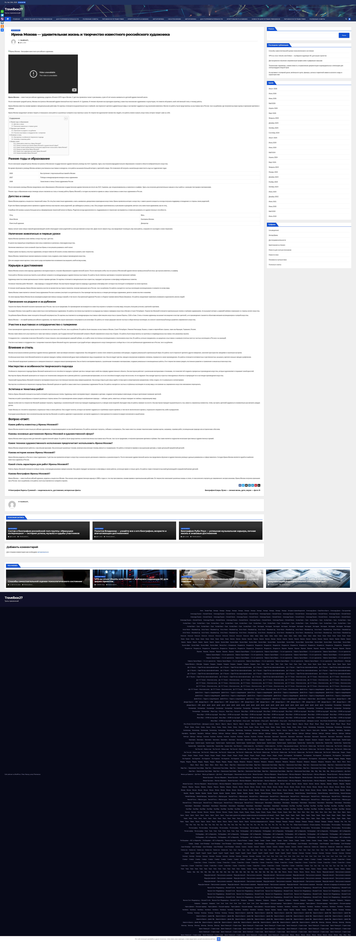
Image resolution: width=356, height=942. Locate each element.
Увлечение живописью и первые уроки (25, 126)
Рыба (206, 831)
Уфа (194, 872)
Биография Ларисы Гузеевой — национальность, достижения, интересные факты (45, 490)
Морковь (323, 783)
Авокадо (215, 610)
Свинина (237, 846)
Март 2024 (272, 162)
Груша (309, 664)
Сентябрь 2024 (274, 133)
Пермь (277, 818)
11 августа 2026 (15, 584)
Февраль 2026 (274, 118)
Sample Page (208, 610)
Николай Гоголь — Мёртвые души (217, 796)
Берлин (331, 639)
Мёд (312, 771)
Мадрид (330, 758)
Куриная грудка (336, 739)
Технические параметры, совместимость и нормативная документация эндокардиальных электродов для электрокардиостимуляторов (300, 581)
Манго (334, 761)
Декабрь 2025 (273, 123)
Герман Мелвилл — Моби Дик (342, 661)
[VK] (2, 22)
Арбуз (252, 636)
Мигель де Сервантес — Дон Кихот (341, 771)
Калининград (312, 727)
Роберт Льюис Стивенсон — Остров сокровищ (307, 824)
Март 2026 (272, 113)
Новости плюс (274, 255)
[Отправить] (2, 30)
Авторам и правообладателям (296, 610)
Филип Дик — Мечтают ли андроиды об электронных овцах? (333, 884)
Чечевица (341, 909)
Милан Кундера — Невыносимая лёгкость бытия (237, 774)
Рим (342, 821)
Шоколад (321, 922)
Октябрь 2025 (273, 128)
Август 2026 (273, 88)
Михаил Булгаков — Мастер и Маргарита (264, 774)
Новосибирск (268, 802)
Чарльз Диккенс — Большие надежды (271, 903)
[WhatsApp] (2, 11)
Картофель (324, 730)
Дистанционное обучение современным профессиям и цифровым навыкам (295, 60)
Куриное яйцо (301, 743)
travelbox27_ (24, 40)
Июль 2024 (272, 142)
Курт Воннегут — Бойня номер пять (244, 746)
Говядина (206, 664)
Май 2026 (272, 103)
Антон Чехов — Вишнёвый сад (191, 629)
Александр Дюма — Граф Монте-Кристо (317, 610)
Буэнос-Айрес (225, 642)
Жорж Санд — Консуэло (218, 711)
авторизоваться (43, 552)
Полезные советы (90, 19)
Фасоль (284, 872)
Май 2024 (272, 152)
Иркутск (218, 724)
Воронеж (284, 648)
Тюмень (243, 868)
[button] (346, 19)
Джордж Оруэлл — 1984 (344, 698)
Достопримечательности (67, 19)
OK (219, 939)
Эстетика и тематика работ (22, 139)
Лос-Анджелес (288, 755)
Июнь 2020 (272, 206)
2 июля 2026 (187, 584)
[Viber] (2, 19)
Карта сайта (316, 730)
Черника (267, 909)
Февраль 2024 (274, 167)
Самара (251, 840)
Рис (251, 824)
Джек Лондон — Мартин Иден (307, 698)
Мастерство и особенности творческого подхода (28, 137)
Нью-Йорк (292, 806)
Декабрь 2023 (273, 177)
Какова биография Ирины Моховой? (27, 153)
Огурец (231, 812)
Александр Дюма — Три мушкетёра (341, 610)
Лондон (343, 752)
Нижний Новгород (266, 793)
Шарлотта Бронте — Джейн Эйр (244, 913)
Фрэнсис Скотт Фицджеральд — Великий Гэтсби (221, 887)
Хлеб (218, 903)
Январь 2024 (273, 172)
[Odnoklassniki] (2, 26)
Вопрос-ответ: (15, 141)
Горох (258, 664)
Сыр (311, 865)
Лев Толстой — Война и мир (308, 746)
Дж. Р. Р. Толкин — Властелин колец (295, 676)
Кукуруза (255, 739)
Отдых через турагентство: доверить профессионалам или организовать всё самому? (249, 815)
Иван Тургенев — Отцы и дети (241, 721)
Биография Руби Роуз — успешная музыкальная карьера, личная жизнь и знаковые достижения (218, 532)
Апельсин (183, 636)
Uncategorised (174, 19)
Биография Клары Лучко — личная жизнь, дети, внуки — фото (232, 490)
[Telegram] (2, 15)
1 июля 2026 (274, 584)
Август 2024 (273, 138)
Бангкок (232, 639)
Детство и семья (19, 124)
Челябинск (280, 906)
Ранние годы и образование (19, 122)
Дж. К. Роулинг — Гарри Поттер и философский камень (203, 667)
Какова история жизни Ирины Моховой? (28, 149)
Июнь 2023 (272, 192)
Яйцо (340, 935)
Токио (182, 868)
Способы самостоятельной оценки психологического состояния (291, 51)
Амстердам (261, 626)
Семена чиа (307, 846)
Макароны (242, 761)
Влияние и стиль (16, 135)
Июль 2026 (272, 93)
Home (201, 610)
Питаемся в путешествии (113, 19)
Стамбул (185, 859)
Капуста (273, 730)
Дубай (203, 705)
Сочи (264, 856)
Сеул (230, 850)
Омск (290, 812)
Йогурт (306, 724)
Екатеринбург (328, 705)
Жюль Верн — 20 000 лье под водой (251, 711)
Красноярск (267, 736)
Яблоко (292, 935)
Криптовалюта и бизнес (138, 19)
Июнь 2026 (272, 98)
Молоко (259, 783)
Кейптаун (207, 733)
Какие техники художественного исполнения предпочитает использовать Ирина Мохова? (42, 147)
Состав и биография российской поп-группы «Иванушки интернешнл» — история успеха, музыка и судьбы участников (43, 532)
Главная (16, 19)
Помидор (271, 821)
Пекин (190, 818)
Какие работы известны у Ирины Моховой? (29, 143)
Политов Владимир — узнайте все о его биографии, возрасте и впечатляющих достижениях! (130, 532)
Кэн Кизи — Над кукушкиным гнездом (287, 746)
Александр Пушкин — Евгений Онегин (201, 613)
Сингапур (294, 853)
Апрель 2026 (273, 108)
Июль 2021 (272, 201)
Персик (197, 821)
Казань (192, 727)
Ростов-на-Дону (326, 824)
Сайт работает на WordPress (13, 774)
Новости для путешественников (38, 19)
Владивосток (241, 645)
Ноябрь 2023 (273, 182)
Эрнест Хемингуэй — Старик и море (231, 925)
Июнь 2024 (272, 147)
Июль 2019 (272, 216)
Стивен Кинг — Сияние (329, 859)
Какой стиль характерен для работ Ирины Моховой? (31, 151)
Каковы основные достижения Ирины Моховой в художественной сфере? (37, 145)
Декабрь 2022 (273, 196)
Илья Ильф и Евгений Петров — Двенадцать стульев (304, 721)
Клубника (206, 736)
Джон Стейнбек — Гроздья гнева (326, 698)
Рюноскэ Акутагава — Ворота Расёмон (236, 840)
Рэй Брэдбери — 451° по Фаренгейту (250, 831)
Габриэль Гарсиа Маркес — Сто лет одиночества (249, 651)
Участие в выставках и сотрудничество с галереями (29, 133)
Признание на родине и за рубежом (25, 130)
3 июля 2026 (100, 584)
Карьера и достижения (18, 128)
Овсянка (348, 809)
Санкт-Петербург (205, 843)
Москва (241, 787)
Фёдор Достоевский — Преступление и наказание (337, 872)
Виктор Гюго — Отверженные (228, 645)
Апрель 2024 (273, 157)
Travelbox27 (14, 9)
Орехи (344, 812)
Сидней (331, 850)
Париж (277, 815)
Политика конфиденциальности (259, 821)
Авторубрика (158, 19)
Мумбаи (324, 790)
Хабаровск (244, 900)
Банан (319, 636)
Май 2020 (272, 211)
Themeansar (37, 774)
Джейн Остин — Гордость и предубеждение (312, 689)
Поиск (271, 29)
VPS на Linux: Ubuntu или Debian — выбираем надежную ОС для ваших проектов (298, 56)
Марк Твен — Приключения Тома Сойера (241, 765)
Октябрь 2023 (273, 187)
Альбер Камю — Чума (302, 620)
